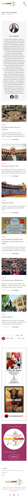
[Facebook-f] (10, 495)
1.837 (21, 335)
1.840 (11, 338)
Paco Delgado (14, 36)
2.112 (19, 338)
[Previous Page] (3, 335)
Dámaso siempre (7, 317)
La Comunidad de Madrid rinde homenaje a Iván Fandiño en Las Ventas (12, 241)
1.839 (7, 338)
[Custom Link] (12, 97)
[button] (24, 3)
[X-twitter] (18, 495)
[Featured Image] (14, 113)
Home (3, 14)
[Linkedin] (14, 495)
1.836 (17, 335)
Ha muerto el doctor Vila (10, 166)
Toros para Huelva (8, 203)
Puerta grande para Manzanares (12, 280)
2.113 (23, 338)
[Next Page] (3, 341)
